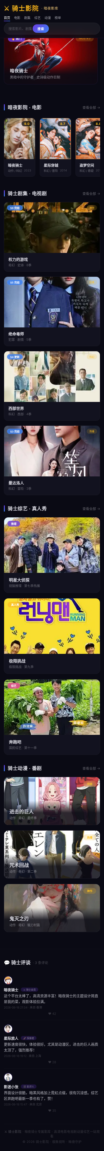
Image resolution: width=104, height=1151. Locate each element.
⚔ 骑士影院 (31, 8)
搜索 (40, 29)
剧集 (27, 18)
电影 (17, 18)
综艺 (37, 18)
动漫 (48, 18)
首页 (7, 18)
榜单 (58, 18)
